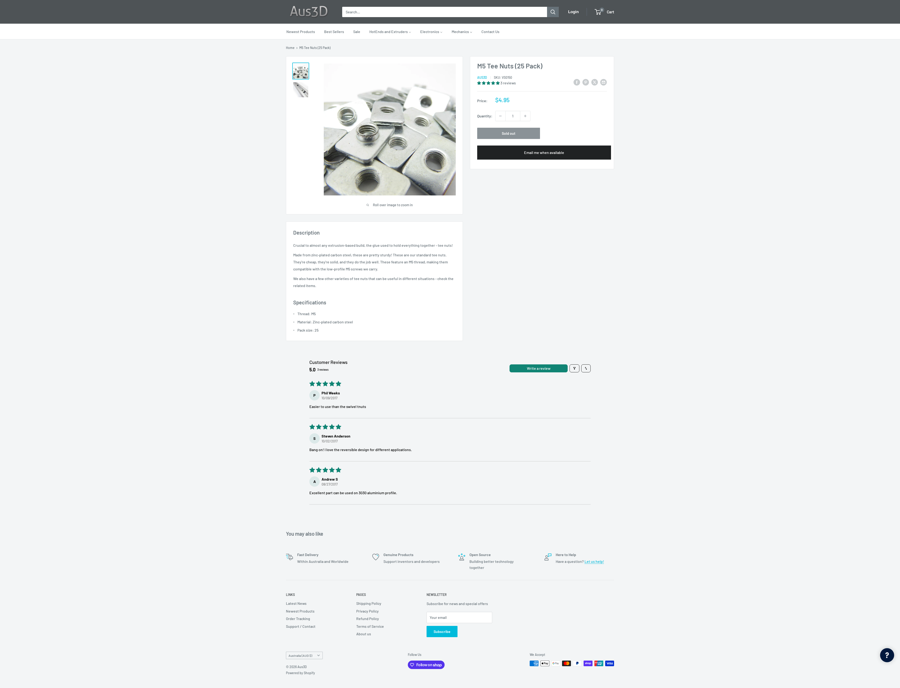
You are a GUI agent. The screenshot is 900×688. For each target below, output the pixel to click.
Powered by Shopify (300, 673)
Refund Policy (367, 618)
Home (290, 48)
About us (363, 634)
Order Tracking (298, 618)
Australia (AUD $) (300, 656)
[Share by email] (603, 82)
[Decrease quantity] (500, 116)
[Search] (553, 12)
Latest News (296, 603)
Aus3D (482, 78)
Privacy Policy (367, 611)
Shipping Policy (368, 603)
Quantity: (484, 116)
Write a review (539, 368)
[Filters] (574, 368)
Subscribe (442, 631)
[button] (488, 83)
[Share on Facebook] (577, 82)
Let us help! (594, 561)
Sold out (508, 133)
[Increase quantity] (525, 116)
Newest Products (300, 611)
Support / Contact (300, 626)
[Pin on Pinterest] (585, 82)
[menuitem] (300, 31)
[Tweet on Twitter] (594, 82)
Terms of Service (370, 626)
